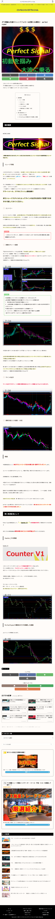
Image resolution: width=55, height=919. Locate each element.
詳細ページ (27, 772)
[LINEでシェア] (10, 78)
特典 (20, 110)
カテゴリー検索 (45, 912)
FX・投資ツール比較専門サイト (9, 914)
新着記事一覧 (45, 914)
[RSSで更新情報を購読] (27, 689)
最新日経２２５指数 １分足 (26, 108)
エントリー (22, 102)
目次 (25, 94)
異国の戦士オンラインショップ (45, 908)
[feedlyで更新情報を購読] (40, 685)
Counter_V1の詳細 (23, 114)
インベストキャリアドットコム (27, 1)
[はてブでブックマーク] (44, 75)
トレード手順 (22, 99)
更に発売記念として (22, 112)
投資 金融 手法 (27, 910)
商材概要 (20, 97)
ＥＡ (9, 912)
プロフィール (27, 914)
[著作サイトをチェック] (14, 685)
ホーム (9, 908)
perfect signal (6, 133)
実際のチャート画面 (24, 104)
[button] (44, 78)
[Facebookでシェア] (27, 75)
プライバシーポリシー (27, 908)
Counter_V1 (24, 522)
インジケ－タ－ (6, 668)
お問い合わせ (27, 912)
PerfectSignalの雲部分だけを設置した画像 (28, 116)
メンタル (45, 910)
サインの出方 (23, 106)
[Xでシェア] (10, 75)
